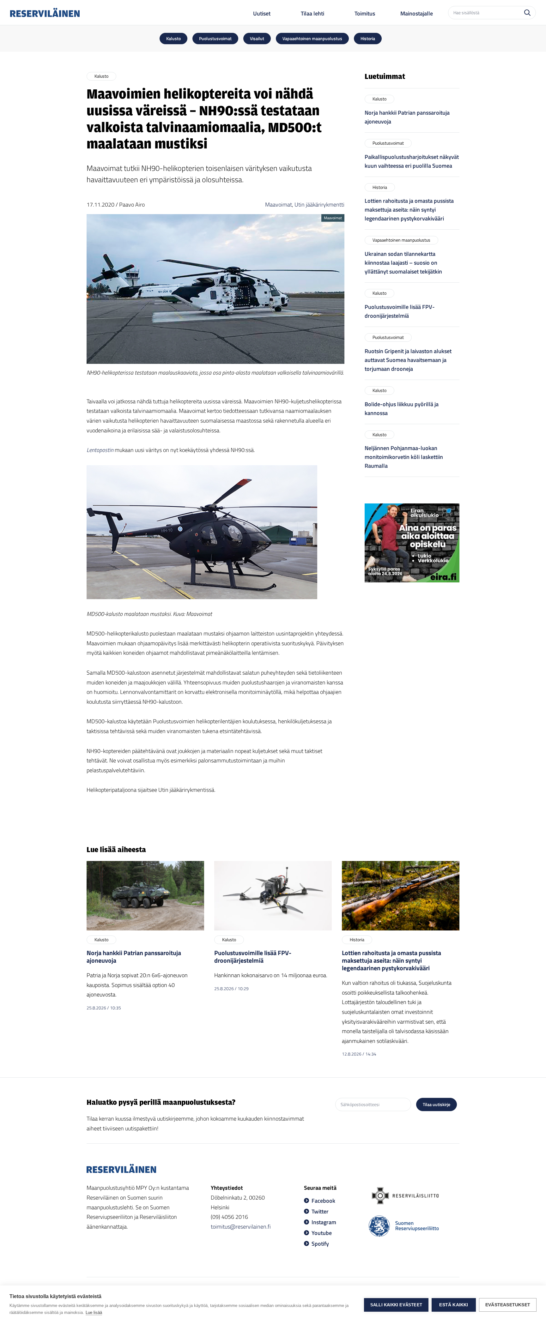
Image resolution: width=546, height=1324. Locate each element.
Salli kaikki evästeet (396, 1305)
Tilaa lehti (312, 13)
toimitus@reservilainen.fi (241, 1226)
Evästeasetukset (507, 1305)
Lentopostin (100, 450)
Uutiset (261, 13)
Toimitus (365, 13)
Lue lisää (94, 1312)
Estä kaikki (453, 1305)
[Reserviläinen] (45, 12)
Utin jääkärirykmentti (319, 204)
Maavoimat (278, 204)
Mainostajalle (416, 13)
